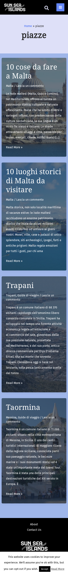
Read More (57, 569)
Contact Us (34, 530)
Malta (9, 86)
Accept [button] (44, 569)
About (34, 524)
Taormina (23, 407)
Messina (11, 417)
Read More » (14, 147)
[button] (46, 9)
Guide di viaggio (28, 295)
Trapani (20, 285)
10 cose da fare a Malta (31, 71)
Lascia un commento (30, 86)
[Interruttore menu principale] (60, 7)
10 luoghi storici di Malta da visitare (33, 180)
